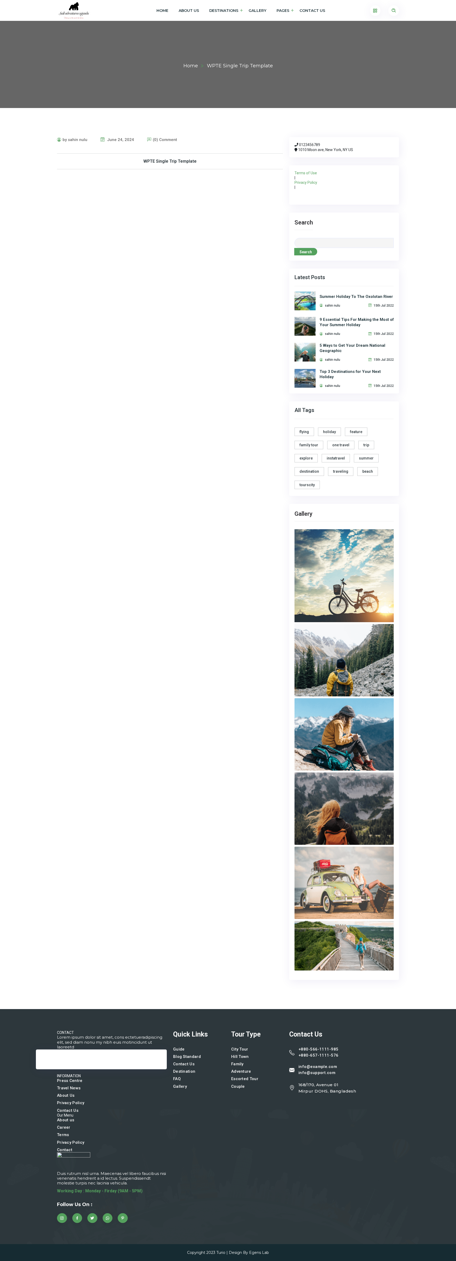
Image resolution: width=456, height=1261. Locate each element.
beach (367, 471)
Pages (283, 10)
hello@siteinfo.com (60, 1066)
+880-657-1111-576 (318, 1055)
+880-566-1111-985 (318, 1049)
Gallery (257, 10)
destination (309, 471)
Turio (220, 1252)
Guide (179, 1049)
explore (306, 458)
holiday (329, 432)
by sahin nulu (75, 139)
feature (356, 432)
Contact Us (312, 10)
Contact (64, 1149)
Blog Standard (187, 1056)
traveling (340, 471)
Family (237, 1064)
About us (65, 1120)
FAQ (177, 1078)
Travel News (68, 1088)
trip (366, 445)
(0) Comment (165, 139)
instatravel (336, 458)
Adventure (241, 1071)
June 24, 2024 (120, 139)
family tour (309, 445)
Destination (184, 1071)
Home (162, 10)
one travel (340, 445)
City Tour (239, 1049)
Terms (63, 1134)
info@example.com (317, 1066)
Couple (238, 1086)
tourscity (307, 485)
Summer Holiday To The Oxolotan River (356, 296)
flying (304, 432)
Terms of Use (305, 173)
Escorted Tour (244, 1078)
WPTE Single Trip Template (170, 161)
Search (303, 222)
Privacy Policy (305, 182)
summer (366, 458)
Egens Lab (259, 1252)
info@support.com (316, 1072)
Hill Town (240, 1056)
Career (63, 1127)
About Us (189, 10)
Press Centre (70, 1080)
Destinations (223, 10)
